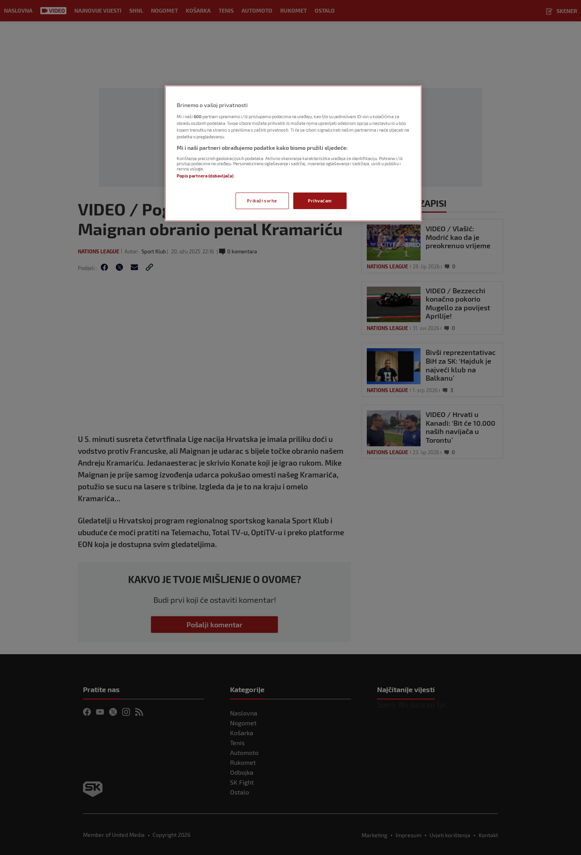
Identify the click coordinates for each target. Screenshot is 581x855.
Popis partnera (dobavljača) (205, 175)
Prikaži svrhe (262, 200)
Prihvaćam (320, 200)
